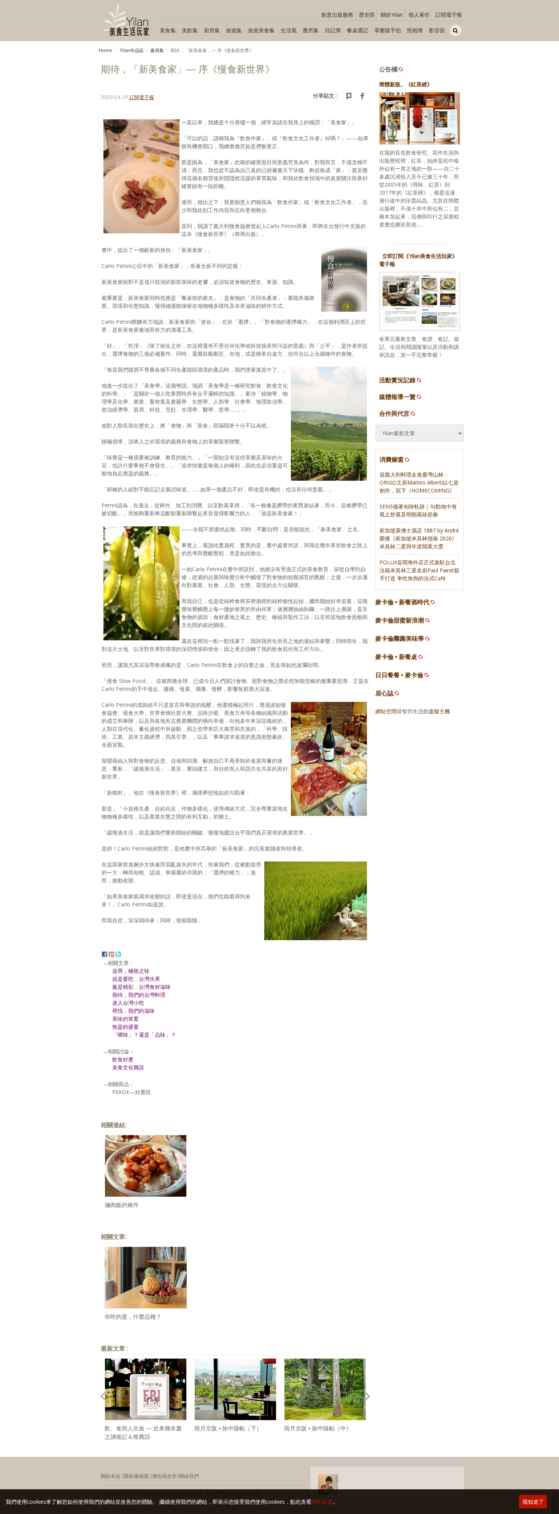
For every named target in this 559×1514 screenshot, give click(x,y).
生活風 (289, 30)
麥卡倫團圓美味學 (399, 638)
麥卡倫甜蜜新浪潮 (399, 620)
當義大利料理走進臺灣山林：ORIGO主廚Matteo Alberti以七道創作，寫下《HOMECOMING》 (419, 482)
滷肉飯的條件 (122, 1205)
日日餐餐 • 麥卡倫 (399, 675)
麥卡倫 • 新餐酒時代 (402, 602)
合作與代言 (394, 413)
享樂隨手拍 (387, 30)
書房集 (311, 30)
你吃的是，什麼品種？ (133, 1316)
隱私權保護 (136, 1476)
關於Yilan (392, 14)
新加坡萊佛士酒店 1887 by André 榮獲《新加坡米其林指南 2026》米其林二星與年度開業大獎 (419, 538)
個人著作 (419, 14)
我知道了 (533, 1501)
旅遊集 (234, 30)
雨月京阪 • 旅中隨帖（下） (228, 1428)
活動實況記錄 (397, 380)
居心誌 (384, 693)
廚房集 (212, 30)
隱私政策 (322, 1501)
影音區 (437, 30)
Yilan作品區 (131, 50)
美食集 (168, 30)
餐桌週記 (357, 30)
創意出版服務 (337, 14)
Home (105, 50)
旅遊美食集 (261, 30)
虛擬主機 (439, 711)
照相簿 (415, 30)
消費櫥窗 (392, 459)
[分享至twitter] (118, 953)
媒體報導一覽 (397, 397)
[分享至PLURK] (111, 953)
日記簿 (333, 30)
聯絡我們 (189, 1476)
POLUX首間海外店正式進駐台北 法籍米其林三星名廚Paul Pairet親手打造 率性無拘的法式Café (419, 570)
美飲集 (190, 30)
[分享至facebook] (104, 953)
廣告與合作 (164, 1476)
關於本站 (111, 1476)
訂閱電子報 (448, 14)
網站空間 (386, 711)
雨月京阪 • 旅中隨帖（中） (318, 1428)
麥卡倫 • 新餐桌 (396, 657)
